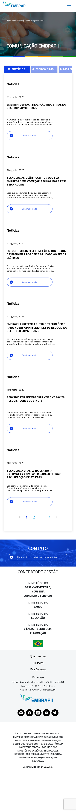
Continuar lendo (29, 135)
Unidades (38, 663)
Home (9, 20)
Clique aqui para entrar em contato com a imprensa (38, 556)
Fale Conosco (38, 669)
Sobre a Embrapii (18, 20)
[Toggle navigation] (69, 5)
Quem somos (38, 656)
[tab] (17, 69)
